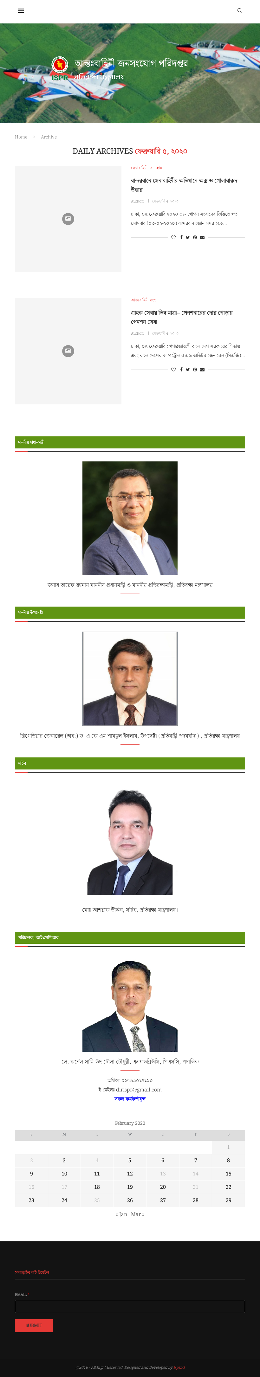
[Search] (239, 10)
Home (21, 137)
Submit (34, 1325)
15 (228, 1174)
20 (163, 1187)
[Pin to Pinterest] (195, 237)
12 (130, 1174)
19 (130, 1187)
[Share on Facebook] (181, 237)
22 (228, 1187)
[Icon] (68, 219)
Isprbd (179, 1368)
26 (130, 1201)
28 (195, 1201)
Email (22, 1294)
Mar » (138, 1215)
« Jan (121, 1215)
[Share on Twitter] (188, 237)
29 (228, 1201)
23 (31, 1201)
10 (64, 1174)
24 (64, 1201)
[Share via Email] (202, 237)
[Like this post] (173, 237)
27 (163, 1201)
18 (97, 1187)
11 (97, 1174)
